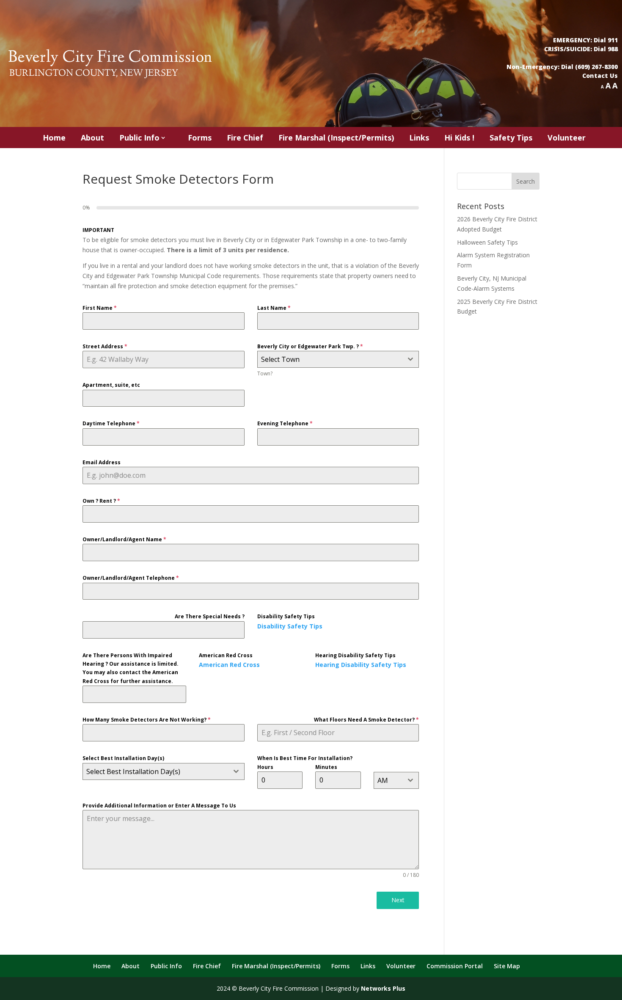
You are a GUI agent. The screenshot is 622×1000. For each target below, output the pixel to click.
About (92, 137)
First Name (100, 307)
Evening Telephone (285, 423)
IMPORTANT (98, 230)
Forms (200, 137)
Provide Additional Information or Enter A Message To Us (159, 805)
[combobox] (338, 359)
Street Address (105, 346)
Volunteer (567, 137)
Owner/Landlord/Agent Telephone (131, 577)
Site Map (507, 966)
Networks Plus (383, 988)
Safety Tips (511, 137)
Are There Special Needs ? (210, 616)
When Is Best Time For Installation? (304, 758)
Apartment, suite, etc (111, 384)
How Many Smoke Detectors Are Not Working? (147, 719)
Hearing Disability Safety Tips (355, 655)
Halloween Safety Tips (487, 242)
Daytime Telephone (111, 423)
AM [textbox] (382, 780)
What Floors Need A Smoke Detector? (366, 719)
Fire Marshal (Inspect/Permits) (336, 137)
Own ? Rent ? (101, 500)
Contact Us (600, 76)
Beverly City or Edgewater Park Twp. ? (310, 346)
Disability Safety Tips (286, 616)
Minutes (326, 767)
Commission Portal (455, 966)
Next (398, 900)
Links (419, 137)
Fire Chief (245, 137)
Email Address (102, 462)
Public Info (139, 137)
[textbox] (330, 359)
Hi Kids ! (459, 137)
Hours (265, 767)
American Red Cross (226, 655)
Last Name (274, 307)
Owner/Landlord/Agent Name (124, 539)
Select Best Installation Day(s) (123, 758)
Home (54, 137)
